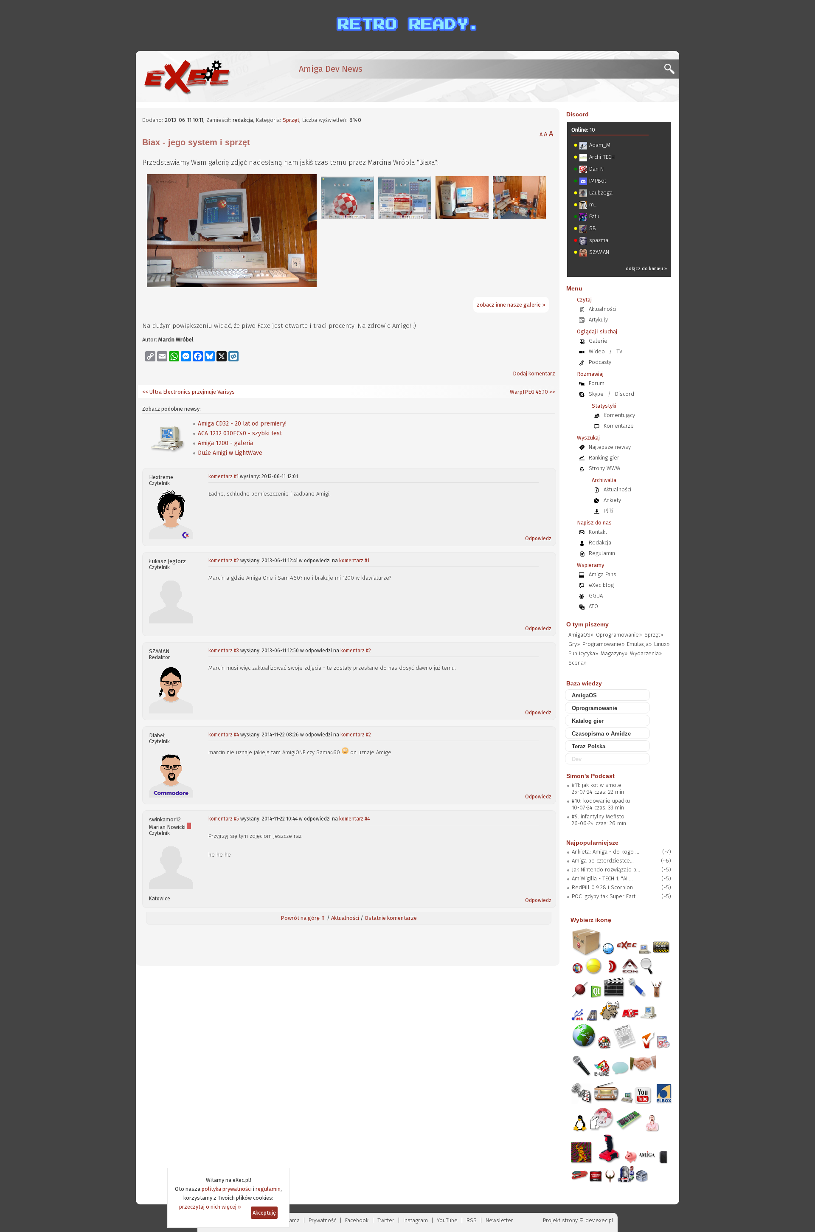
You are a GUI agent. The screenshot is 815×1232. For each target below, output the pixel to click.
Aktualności (345, 918)
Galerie (598, 341)
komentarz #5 (223, 819)
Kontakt (598, 532)
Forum (596, 383)
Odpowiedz (538, 538)
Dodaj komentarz (534, 373)
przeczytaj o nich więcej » (210, 1207)
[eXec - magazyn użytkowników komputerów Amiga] (187, 76)
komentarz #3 (223, 651)
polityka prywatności (227, 1189)
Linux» (661, 644)
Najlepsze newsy (610, 447)
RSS (472, 1220)
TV (619, 351)
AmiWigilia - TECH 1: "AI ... (602, 878)
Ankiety (612, 500)
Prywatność (322, 1220)
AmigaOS (584, 695)
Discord (577, 114)
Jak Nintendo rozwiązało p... (606, 869)
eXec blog (601, 585)
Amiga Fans (602, 574)
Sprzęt (291, 120)
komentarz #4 (223, 735)
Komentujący (619, 415)
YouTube (447, 1220)
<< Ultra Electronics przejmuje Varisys (188, 392)
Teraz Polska (588, 746)
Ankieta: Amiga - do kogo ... (605, 852)
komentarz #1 (223, 476)
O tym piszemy (587, 624)
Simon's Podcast (590, 775)
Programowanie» (603, 644)
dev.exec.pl (599, 1220)
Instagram (415, 1220)
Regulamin (602, 553)
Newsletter (499, 1220)
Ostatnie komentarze (391, 918)
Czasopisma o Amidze (601, 733)
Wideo (597, 351)
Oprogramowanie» (619, 635)
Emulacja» (639, 644)
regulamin (268, 1189)
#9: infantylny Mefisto (598, 816)
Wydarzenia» (646, 653)
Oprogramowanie (594, 708)
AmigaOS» (580, 635)
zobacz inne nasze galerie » (511, 305)
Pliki (608, 510)
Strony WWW (605, 468)
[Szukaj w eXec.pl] (671, 71)
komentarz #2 (223, 561)
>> (551, 392)
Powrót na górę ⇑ (303, 918)
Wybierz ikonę (590, 919)
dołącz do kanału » (646, 268)
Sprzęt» (653, 635)
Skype (596, 394)
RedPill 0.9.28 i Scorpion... (604, 887)
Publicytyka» (583, 653)
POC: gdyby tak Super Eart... (605, 896)
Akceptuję (264, 1212)
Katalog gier (588, 721)
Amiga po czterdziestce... (603, 860)
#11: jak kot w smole (596, 785)
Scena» (577, 663)
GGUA (596, 595)
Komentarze (619, 426)
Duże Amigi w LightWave (230, 453)
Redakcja (600, 542)
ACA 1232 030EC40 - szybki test (240, 433)
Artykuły (598, 319)
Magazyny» (614, 653)
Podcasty (600, 362)
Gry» (574, 644)
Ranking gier (604, 457)
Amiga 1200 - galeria (225, 443)
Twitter (385, 1220)
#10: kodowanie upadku (601, 801)
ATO (593, 606)
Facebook (356, 1220)
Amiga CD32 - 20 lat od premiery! (242, 423)
